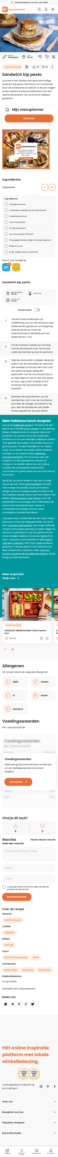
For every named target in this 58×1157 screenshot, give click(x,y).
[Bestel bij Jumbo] (16, 267)
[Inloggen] (46, 9)
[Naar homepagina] (13, 9)
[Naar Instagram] (41, 1086)
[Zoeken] (39, 9)
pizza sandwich (33, 484)
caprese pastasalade (20, 525)
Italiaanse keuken (23, 425)
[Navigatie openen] (53, 9)
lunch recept (31, 428)
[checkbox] (37, 310)
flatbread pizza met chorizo (25, 498)
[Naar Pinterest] (47, 1086)
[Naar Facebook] (54, 1086)
